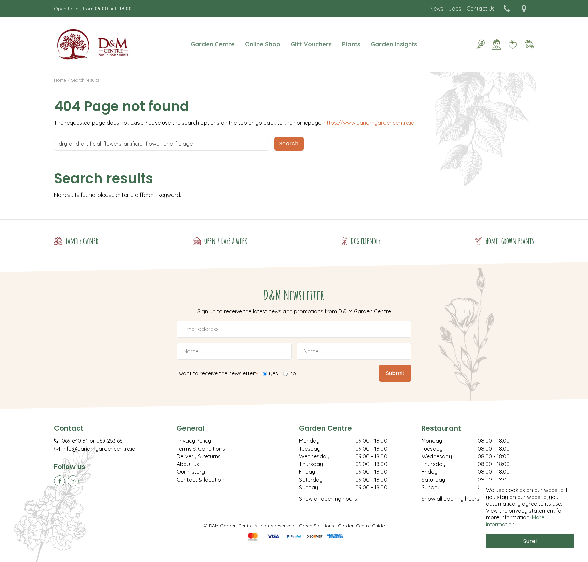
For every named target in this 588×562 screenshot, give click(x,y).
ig (73, 480)
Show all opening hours (328, 498)
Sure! (530, 541)
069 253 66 (109, 440)
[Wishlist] (512, 44)
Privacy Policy (194, 440)
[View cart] (528, 44)
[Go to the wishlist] (510, 44)
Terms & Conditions (201, 448)
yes (273, 373)
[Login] (496, 44)
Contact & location (200, 479)
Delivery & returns (199, 456)
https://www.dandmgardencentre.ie (369, 122)
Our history (191, 471)
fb (59, 480)
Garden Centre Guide (361, 525)
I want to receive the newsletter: (217, 374)
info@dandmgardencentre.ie (99, 448)
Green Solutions (316, 525)
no (293, 373)
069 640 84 (75, 440)
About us (188, 463)
